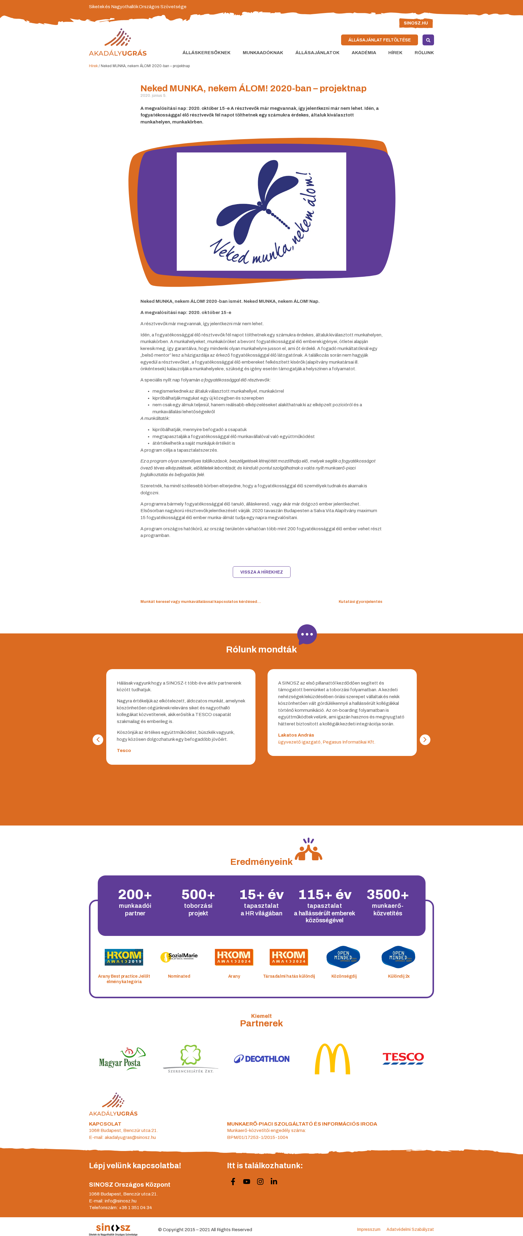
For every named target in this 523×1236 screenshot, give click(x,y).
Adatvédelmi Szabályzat (410, 1229)
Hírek (395, 52)
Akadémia (364, 52)
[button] (425, 739)
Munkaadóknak (263, 52)
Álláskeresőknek (207, 52)
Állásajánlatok (317, 52)
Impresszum (368, 1229)
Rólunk (424, 52)
